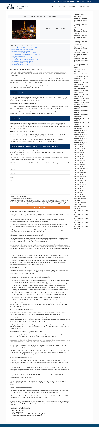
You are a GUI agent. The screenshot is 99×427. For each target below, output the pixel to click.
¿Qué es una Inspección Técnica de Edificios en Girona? (81, 37)
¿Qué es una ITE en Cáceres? (82, 74)
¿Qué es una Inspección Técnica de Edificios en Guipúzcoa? (81, 48)
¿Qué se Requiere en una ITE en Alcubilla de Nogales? (29, 414)
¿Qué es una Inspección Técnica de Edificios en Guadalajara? (81, 43)
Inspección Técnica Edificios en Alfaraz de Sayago (27, 415)
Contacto (72, 6)
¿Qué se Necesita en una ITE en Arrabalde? (40, 17)
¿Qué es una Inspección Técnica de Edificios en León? (81, 54)
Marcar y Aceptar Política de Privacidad (22, 198)
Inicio (53, 6)
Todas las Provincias (85, 6)
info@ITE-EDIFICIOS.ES (83, 1)
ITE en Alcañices (18, 412)
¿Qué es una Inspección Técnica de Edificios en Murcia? (81, 60)
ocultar (31, 46)
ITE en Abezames (18, 410)
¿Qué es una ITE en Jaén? (81, 76)
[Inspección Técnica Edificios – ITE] (18, 6)
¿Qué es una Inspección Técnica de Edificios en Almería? (81, 20)
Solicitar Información (40, 207)
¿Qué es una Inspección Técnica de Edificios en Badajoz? (81, 31)
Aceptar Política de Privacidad (19, 196)
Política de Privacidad (55, 203)
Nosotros (62, 6)
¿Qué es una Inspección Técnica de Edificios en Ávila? (81, 25)
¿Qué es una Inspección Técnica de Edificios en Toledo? (81, 65)
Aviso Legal (46, 203)
